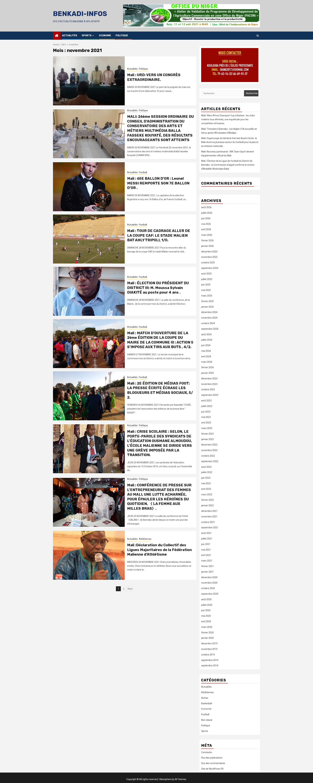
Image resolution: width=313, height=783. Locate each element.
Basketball (206, 703)
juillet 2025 (206, 279)
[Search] (258, 36)
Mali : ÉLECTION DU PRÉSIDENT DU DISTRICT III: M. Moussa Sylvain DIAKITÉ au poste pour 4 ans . (158, 288)
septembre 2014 (209, 665)
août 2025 (206, 273)
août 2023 (206, 400)
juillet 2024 (206, 339)
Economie (105, 35)
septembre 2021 (209, 527)
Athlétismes (145, 539)
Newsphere (165, 779)
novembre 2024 (209, 317)
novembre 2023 (209, 384)
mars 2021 (206, 560)
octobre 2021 (208, 522)
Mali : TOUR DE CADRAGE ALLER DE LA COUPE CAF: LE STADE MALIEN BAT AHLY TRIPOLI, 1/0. (158, 235)
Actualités (69, 35)
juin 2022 (205, 478)
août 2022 (206, 467)
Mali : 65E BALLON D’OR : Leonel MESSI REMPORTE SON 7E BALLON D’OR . (158, 183)
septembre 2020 (209, 594)
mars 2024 (206, 362)
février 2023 (207, 433)
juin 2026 (205, 218)
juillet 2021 (206, 538)
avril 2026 (206, 229)
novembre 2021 (209, 516)
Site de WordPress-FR (212, 768)
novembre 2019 (209, 649)
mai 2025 (206, 290)
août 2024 (206, 334)
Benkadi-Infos (80, 14)
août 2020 (206, 599)
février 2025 (207, 301)
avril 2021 (206, 555)
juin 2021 (205, 544)
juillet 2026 (206, 213)
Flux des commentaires (213, 763)
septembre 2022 (209, 461)
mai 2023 (206, 417)
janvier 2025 (207, 306)
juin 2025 (205, 284)
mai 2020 (206, 616)
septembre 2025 (209, 268)
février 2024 (207, 367)
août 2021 (206, 533)
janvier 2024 (207, 373)
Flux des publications (211, 757)
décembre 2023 (209, 378)
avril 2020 (206, 621)
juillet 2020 (206, 605)
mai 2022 (206, 483)
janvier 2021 (207, 571)
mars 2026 (206, 235)
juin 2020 (205, 610)
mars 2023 (206, 428)
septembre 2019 (209, 660)
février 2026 (207, 240)
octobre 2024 (208, 323)
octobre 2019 (208, 654)
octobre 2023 (208, 389)
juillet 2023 (206, 406)
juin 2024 (205, 345)
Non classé (206, 720)
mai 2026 (206, 224)
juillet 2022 (206, 472)
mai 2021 (206, 549)
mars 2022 (206, 494)
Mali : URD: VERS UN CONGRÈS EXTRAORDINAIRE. (153, 77)
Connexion (206, 752)
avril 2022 (206, 489)
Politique (122, 35)
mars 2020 (206, 627)
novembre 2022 (209, 450)
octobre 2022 (208, 455)
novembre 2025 (209, 257)
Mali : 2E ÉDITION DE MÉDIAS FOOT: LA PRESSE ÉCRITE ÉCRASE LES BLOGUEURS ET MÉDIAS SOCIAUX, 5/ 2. (160, 390)
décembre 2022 (209, 444)
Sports (86, 35)
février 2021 (207, 566)
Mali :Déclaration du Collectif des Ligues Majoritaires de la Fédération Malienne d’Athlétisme (159, 550)
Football (143, 172)
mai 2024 (206, 351)
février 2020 (207, 632)
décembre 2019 (209, 643)
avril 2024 (206, 356)
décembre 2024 (209, 312)
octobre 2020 (208, 588)
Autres (204, 698)
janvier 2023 (207, 439)
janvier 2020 (207, 638)
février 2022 (207, 500)
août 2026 (206, 207)
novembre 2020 (209, 582)
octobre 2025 (208, 262)
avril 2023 (206, 422)
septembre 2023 (209, 395)
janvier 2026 (207, 246)
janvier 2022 (207, 505)
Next (130, 588)
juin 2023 (205, 411)
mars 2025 (206, 295)
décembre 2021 (209, 511)
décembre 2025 (209, 251)
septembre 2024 (209, 329)
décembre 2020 (209, 577)
